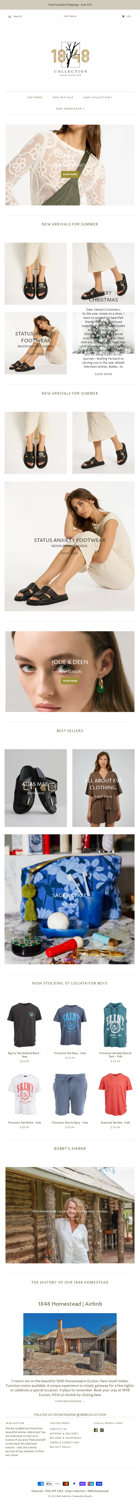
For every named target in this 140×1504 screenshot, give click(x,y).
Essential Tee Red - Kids (115, 1122)
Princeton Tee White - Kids (24, 1122)
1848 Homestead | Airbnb (70, 1304)
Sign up (73, 16)
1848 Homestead (69, 109)
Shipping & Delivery (64, 1433)
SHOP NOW (23, 174)
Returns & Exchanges (65, 1438)
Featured (35, 97)
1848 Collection (64, 1496)
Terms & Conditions (64, 1442)
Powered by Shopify (82, 1496)
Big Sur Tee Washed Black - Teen (24, 1055)
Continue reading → (70, 1401)
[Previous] (9, 165)
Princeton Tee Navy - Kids (70, 1053)
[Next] (131, 165)
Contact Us (58, 1429)
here (97, 1395)
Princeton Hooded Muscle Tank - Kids (115, 1055)
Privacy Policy (60, 1447)
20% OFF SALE (62, 97)
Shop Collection (97, 97)
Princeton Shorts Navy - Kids (70, 1122)
